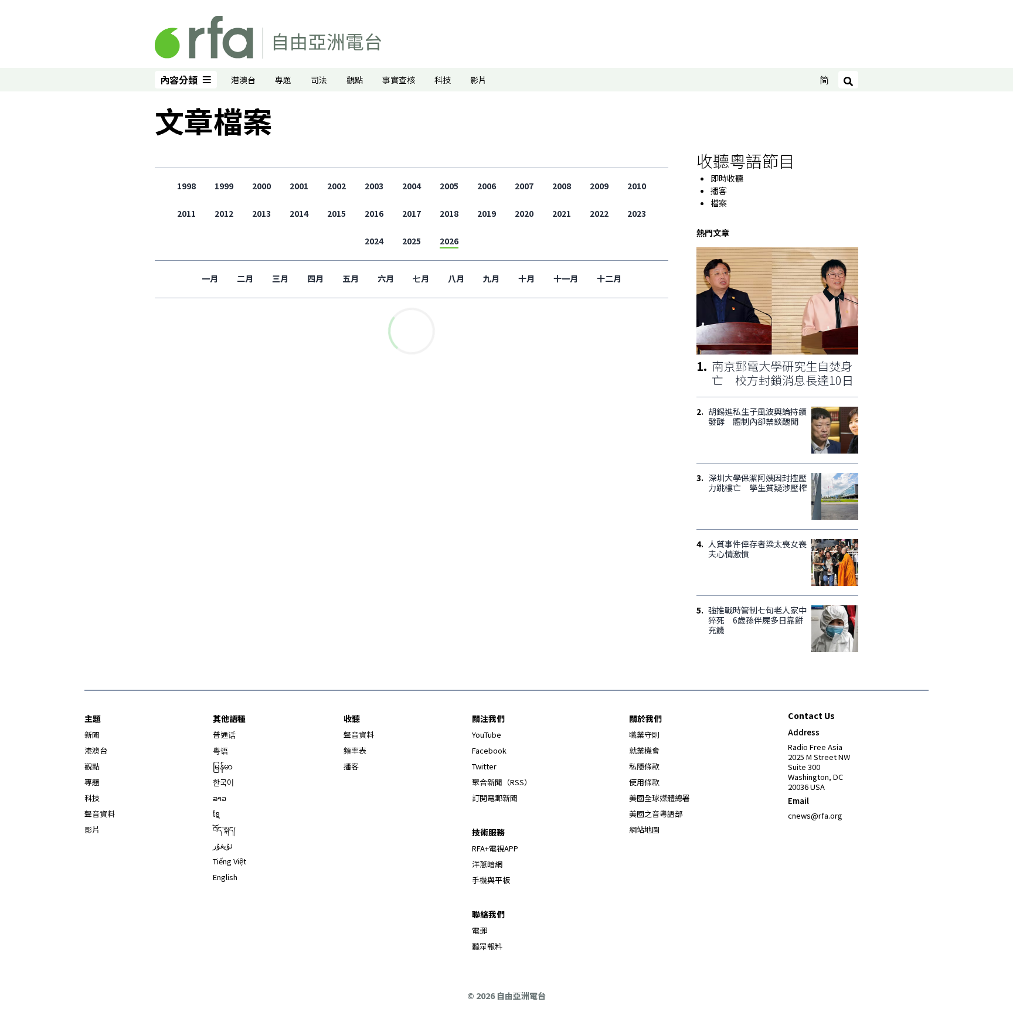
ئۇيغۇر (223, 845)
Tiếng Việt (229, 861)
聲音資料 (99, 813)
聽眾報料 (487, 946)
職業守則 (644, 734)
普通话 (224, 734)
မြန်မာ (223, 766)
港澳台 (243, 80)
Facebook (489, 750)
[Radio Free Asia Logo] (268, 35)
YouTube (486, 734)
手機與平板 (491, 879)
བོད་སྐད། (224, 829)
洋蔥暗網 (487, 864)
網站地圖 (644, 829)
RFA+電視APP (495, 848)
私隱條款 (644, 766)
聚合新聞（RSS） (502, 782)
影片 (478, 80)
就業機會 (644, 750)
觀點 (354, 80)
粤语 (220, 750)
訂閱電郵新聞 (495, 797)
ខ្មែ (216, 813)
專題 (283, 80)
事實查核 (398, 80)
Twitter (484, 766)
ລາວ (219, 797)
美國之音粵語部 (655, 813)
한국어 (223, 782)
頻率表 (355, 750)
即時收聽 (727, 178)
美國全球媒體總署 (659, 797)
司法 (319, 80)
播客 (719, 190)
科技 (442, 80)
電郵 (479, 930)
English (225, 877)
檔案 (719, 203)
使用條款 (644, 782)
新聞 (92, 734)
